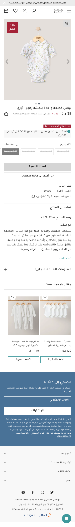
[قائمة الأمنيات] (45, 297)
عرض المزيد (64, 258)
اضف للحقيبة (55, 359)
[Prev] (68, 61)
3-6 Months (46, 152)
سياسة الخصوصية (41, 426)
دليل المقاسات (12, 144)
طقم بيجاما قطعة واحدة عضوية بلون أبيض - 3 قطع (24, 344)
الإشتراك (37, 410)
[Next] (7, 61)
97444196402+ (64, 437)
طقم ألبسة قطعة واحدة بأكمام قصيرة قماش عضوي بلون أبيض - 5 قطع (56, 344)
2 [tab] (36, 103)
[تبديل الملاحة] (69, 10)
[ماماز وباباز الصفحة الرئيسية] (58, 11)
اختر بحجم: (65, 144)
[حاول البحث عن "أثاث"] (34, 10)
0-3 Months (63, 152)
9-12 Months (10, 152)
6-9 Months (28, 152)
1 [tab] (39, 103)
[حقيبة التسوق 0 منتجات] (6, 11)
